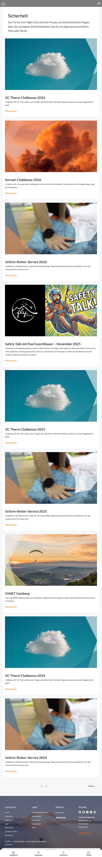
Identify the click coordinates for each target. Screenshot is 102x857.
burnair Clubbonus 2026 (23, 180)
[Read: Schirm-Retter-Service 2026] (51, 228)
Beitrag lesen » (11, 111)
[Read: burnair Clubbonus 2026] (51, 146)
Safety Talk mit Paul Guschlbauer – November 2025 (43, 344)
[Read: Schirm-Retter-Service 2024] (51, 724)
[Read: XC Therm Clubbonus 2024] (51, 642)
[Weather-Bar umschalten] (51, 848)
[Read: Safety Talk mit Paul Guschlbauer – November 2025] (51, 310)
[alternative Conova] (65, 817)
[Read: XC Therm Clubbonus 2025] (51, 395)
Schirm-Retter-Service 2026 (26, 262)
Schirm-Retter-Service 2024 (26, 758)
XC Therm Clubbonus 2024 (25, 676)
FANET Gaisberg (17, 593)
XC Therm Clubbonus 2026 (25, 98)
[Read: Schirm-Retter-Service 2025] (51, 478)
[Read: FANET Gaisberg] (51, 560)
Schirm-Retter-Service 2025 (26, 511)
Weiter (92, 786)
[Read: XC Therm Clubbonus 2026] (51, 64)
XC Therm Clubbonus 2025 (25, 429)
